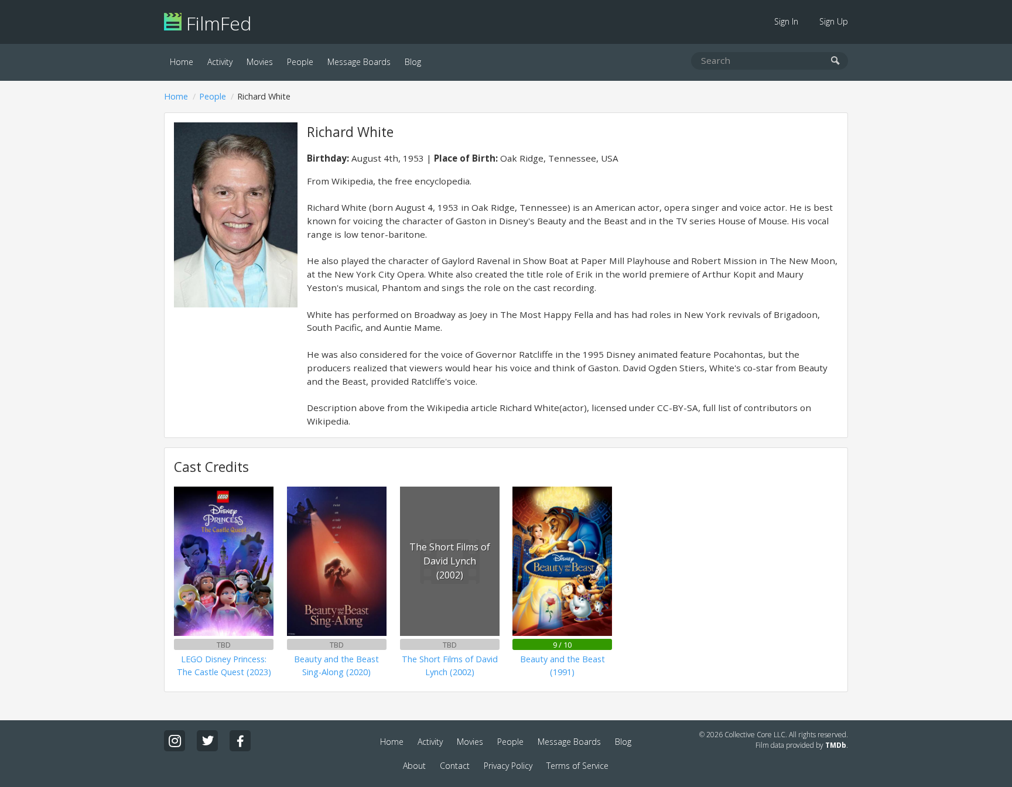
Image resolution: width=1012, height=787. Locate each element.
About (414, 765)
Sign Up (833, 21)
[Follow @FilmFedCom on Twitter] (207, 740)
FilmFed (216, 23)
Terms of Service (577, 765)
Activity (220, 61)
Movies (260, 61)
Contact (455, 765)
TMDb (835, 745)
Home (181, 61)
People (300, 61)
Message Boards (359, 61)
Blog (413, 61)
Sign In (786, 21)
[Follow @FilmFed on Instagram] (174, 740)
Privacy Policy (508, 765)
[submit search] (835, 61)
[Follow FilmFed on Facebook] (240, 740)
